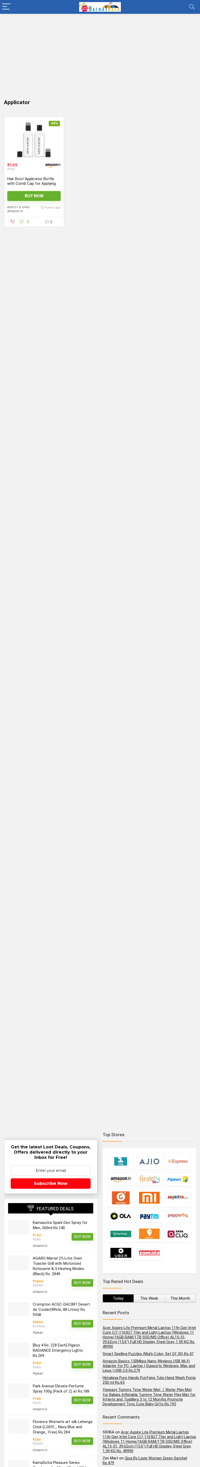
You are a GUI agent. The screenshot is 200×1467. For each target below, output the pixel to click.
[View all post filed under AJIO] (149, 1161)
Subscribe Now (50, 1183)
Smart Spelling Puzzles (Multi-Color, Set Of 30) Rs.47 (148, 1353)
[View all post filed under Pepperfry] (178, 1216)
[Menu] (6, 7)
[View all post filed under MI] (149, 1197)
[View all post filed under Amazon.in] (121, 1179)
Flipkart (38, 1333)
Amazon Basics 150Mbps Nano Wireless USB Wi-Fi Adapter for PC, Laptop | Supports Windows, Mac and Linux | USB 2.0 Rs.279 (149, 1366)
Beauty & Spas (18, 207)
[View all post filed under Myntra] (178, 1197)
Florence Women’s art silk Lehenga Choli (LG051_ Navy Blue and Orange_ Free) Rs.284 (62, 1426)
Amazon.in (15, 211)
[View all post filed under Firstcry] (149, 1179)
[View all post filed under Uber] (121, 1253)
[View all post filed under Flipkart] (178, 1179)
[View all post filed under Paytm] (149, 1216)
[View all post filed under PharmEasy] (121, 1233)
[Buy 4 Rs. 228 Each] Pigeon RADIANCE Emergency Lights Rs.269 (58, 1350)
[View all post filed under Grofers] (121, 1197)
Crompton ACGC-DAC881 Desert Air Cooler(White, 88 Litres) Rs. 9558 (61, 1309)
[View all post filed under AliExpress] (178, 1161)
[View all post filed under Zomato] (149, 1253)
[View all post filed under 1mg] (121, 1161)
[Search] (192, 7)
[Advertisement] (100, 52)
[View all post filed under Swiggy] (149, 1233)
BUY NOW (34, 195)
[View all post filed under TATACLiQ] (178, 1233)
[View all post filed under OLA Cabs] (121, 1216)
